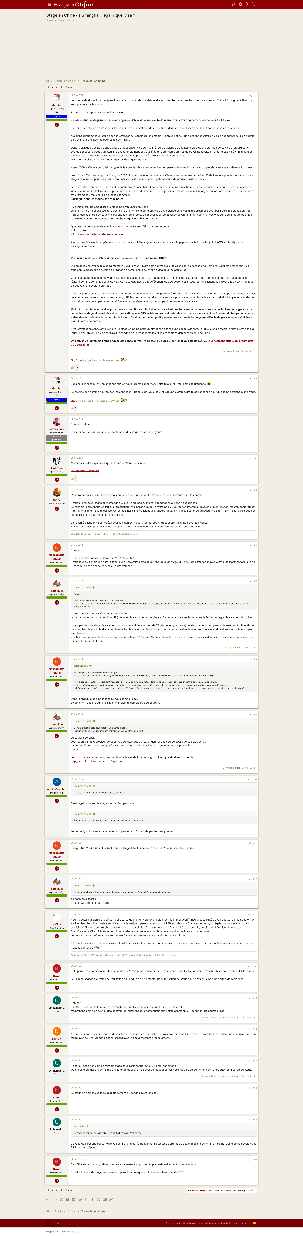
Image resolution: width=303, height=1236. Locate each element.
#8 (255, 659)
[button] (49, 4)
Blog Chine (76, 360)
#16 (255, 1029)
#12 (255, 879)
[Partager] (250, 95)
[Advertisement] (151, 48)
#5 (255, 490)
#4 (255, 458)
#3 (255, 419)
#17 (255, 1061)
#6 (255, 545)
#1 (255, 95)
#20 (255, 1159)
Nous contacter (173, 1223)
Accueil (243, 1223)
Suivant (70, 87)
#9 (255, 714)
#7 (255, 581)
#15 (255, 998)
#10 (255, 779)
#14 (255, 966)
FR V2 (56, 1223)
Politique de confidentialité (218, 1223)
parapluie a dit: (81, 665)
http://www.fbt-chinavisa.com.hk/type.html (97, 761)
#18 (255, 1088)
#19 (255, 1119)
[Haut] (250, 1223)
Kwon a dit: (79, 1126)
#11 (255, 843)
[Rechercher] (253, 4)
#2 (255, 378)
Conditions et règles (193, 1223)
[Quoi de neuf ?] (247, 4)
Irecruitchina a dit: (82, 587)
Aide (235, 1223)
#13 (255, 914)
